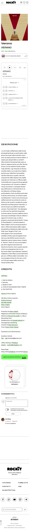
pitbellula (16, 345)
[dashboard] (27, 2)
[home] (11, 2)
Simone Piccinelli (13, 316)
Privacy (1, 523)
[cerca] (24, 2)
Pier (2, 338)
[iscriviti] (25, 509)
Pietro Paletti (5, 305)
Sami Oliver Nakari (12, 327)
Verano (5, 74)
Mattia (3, 345)
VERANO (6, 47)
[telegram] (26, 499)
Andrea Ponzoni (6, 300)
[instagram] (9, 499)
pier (6, 338)
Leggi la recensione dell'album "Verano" (14, 357)
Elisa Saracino (13, 325)
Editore (13, 518)
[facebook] (3, 499)
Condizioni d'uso (11, 525)
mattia (9, 345)
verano (25, 352)
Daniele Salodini (17, 320)
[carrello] (21, 2)
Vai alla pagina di (14, 383)
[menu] (2, 2)
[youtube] (14, 499)
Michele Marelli (6, 302)
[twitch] (20, 499)
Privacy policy (19, 525)
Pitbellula (15, 343)
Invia (13, 414)
